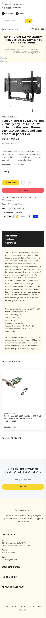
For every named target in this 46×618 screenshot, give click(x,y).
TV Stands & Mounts (9, 117)
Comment (10, 242)
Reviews (9, 239)
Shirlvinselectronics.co (10, 29)
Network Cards (11, 414)
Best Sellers (33, 197)
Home (22, 47)
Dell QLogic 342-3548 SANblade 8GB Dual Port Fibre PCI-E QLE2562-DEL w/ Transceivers (23, 418)
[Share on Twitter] (14, 208)
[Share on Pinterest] (23, 208)
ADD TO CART (10, 183)
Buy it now (23, 190)
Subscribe (23, 487)
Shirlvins (21, 606)
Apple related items (19, 197)
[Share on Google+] (19, 208)
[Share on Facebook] (10, 208)
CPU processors (8, 200)
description (11, 235)
